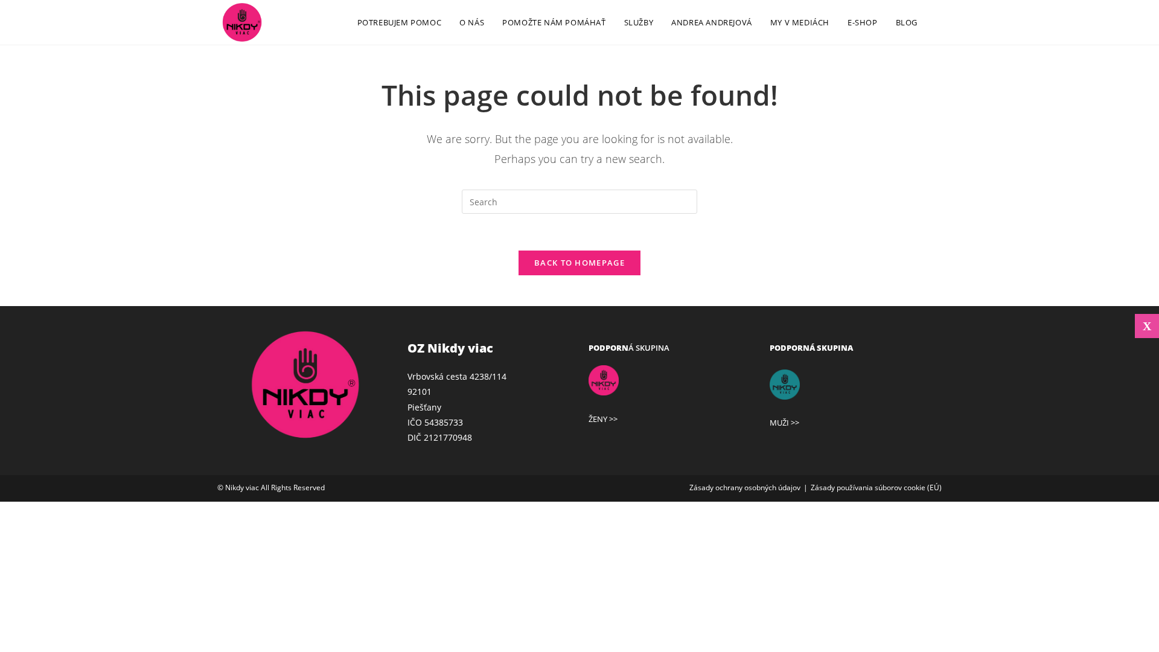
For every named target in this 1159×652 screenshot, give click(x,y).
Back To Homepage (579, 262)
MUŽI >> (784, 422)
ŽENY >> (603, 419)
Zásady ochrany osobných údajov (744, 487)
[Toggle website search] (939, 22)
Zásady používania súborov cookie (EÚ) (876, 487)
